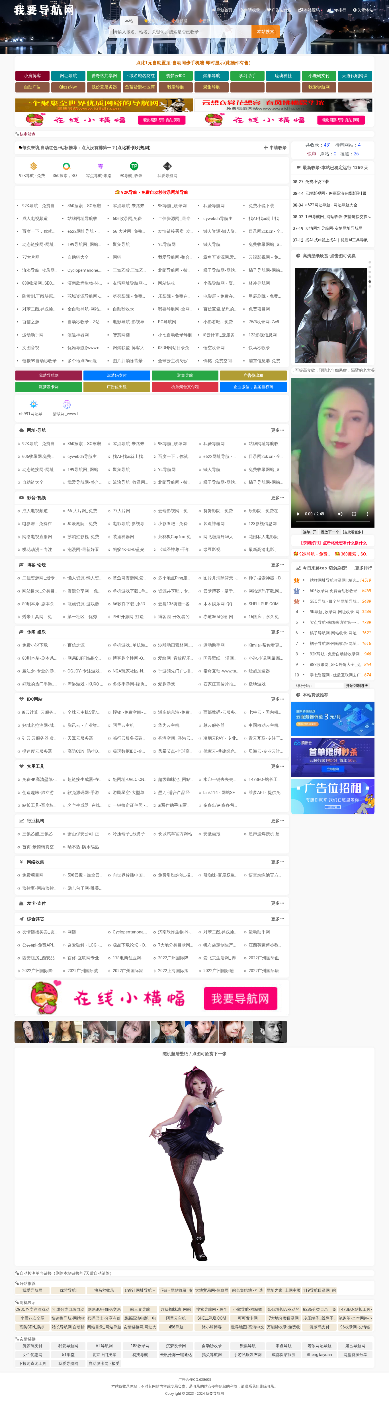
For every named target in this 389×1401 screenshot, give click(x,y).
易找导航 (140, 1354)
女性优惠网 (32, 1354)
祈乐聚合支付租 (185, 386)
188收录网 (140, 1346)
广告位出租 (117, 386)
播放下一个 (330, 532)
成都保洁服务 (284, 1354)
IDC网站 (34, 699)
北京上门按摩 (104, 1354)
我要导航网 (215, 1393)
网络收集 (35, 862)
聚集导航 (185, 375)
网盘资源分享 (355, 1354)
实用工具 (35, 766)
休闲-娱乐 (36, 632)
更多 (275, 430)
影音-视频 (36, 497)
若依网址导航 (319, 1346)
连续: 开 (309, 532)
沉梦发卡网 (49, 386)
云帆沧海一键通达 (176, 1354)
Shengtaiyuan (319, 1354)
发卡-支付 (36, 903)
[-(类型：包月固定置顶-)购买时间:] (247, 87)
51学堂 (68, 1354)
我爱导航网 (49, 375)
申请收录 (278, 147)
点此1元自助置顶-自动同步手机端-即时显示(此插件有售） (194, 62)
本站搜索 (265, 31)
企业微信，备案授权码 (253, 386)
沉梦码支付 (117, 375)
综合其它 (35, 918)
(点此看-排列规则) (133, 147)
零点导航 (284, 1346)
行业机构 (35, 820)
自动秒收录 (212, 1346)
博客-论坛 (36, 564)
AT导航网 (104, 1346)
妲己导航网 (355, 1346)
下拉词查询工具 (32, 1363)
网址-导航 (36, 430)
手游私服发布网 (248, 1354)
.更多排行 (363, 568)
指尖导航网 (212, 1354)
